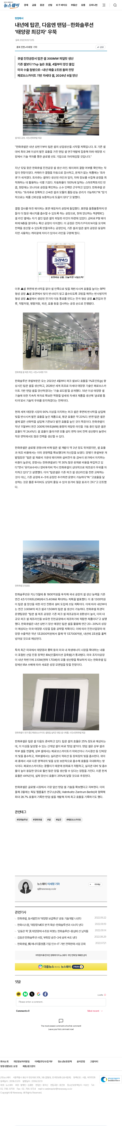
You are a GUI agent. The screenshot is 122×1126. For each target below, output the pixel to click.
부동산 (74, 5)
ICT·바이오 (61, 5)
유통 (83, 5)
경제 (26, 5)
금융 (34, 5)
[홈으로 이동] (11, 5)
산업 (50, 5)
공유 (102, 47)
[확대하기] (61, 87)
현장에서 (19, 18)
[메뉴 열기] (104, 5)
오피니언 (93, 5)
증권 (42, 5)
